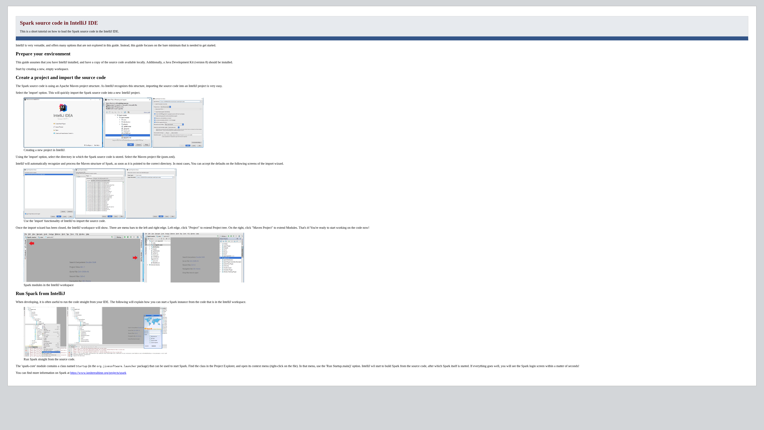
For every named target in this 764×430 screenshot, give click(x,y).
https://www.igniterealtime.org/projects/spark (98, 372)
